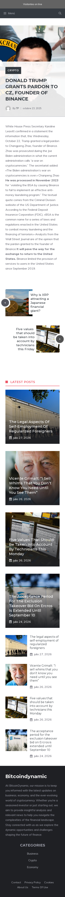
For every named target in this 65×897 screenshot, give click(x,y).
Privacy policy (33, 882)
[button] (60, 13)
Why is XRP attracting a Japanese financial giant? (40, 302)
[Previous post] (5, 303)
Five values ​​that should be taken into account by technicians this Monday (42, 706)
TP (17, 108)
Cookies (49, 882)
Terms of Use (40, 887)
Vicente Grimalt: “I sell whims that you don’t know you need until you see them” (44, 673)
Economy (32, 867)
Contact (16, 882)
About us (22, 887)
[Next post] (60, 339)
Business (32, 853)
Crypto (13, 70)
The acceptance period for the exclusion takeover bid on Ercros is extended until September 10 (31, 605)
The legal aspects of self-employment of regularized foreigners (31, 426)
